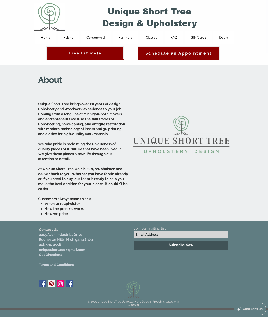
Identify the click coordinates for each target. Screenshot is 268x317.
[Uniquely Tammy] (69, 283)
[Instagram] (60, 283)
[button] (125, 37)
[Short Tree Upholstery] (42, 283)
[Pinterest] (51, 283)
